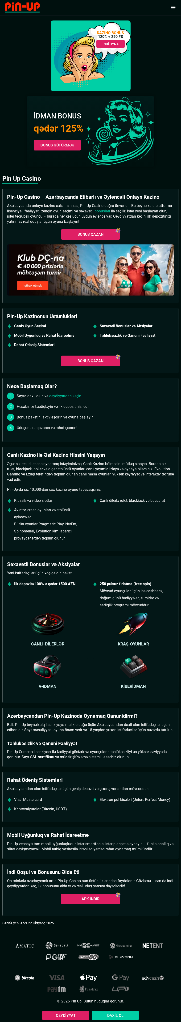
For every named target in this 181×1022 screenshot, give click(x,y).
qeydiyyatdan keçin (65, 396)
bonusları (102, 211)
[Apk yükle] (90, 270)
